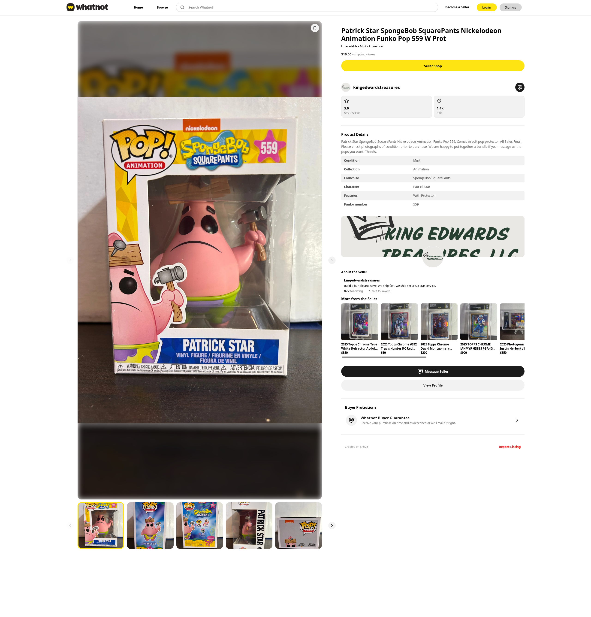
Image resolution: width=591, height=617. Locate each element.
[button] (520, 87)
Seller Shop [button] (433, 66)
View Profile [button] (433, 385)
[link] (138, 7)
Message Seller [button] (436, 371)
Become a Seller (457, 7)
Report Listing (510, 447)
